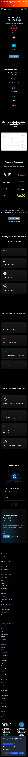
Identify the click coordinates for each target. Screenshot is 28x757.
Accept (21, 753)
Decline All (7, 753)
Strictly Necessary (8, 743)
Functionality (18, 746)
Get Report (15, 2)
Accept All (14, 753)
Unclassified (6, 749)
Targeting (6, 746)
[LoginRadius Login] (22, 9)
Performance (18, 743)
